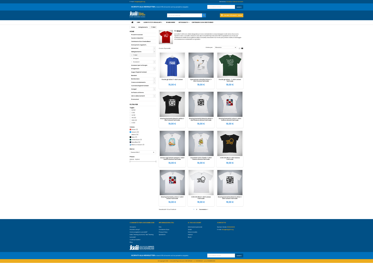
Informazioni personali (195, 227)
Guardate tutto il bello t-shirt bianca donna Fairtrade (201, 158)
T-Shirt (135, 55)
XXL (134, 118)
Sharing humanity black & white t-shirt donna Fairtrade (172, 119)
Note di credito (192, 232)
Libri (138, 22)
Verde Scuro (137, 140)
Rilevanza (226, 47)
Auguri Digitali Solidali (139, 72)
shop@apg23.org (139, 1)
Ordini (190, 229)
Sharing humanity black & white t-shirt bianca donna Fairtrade (201, 119)
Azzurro (135, 132)
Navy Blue (136, 142)
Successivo (204, 209)
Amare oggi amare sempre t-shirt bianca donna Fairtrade (172, 158)
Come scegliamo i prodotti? (138, 232)
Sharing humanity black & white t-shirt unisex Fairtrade (230, 197)
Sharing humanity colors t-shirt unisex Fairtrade (172, 197)
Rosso (135, 129)
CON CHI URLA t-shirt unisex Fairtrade (201, 197)
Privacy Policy (163, 232)
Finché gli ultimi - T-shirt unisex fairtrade (230, 80)
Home (132, 31)
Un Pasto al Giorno (137, 92)
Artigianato (183, 22)
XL (133, 115)
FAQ (160, 227)
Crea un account (238, 1)
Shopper (136, 58)
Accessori (136, 62)
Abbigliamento (136, 52)
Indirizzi (190, 234)
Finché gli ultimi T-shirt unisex (172, 79)
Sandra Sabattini (137, 38)
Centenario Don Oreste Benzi (202, 22)
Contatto (221, 222)
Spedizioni (162, 234)
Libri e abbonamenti (138, 96)
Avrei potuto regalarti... (153, 22)
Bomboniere (170, 22)
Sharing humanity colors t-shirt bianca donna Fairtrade (230, 119)
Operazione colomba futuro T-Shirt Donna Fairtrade (201, 80)
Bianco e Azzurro (138, 145)
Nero (134, 137)
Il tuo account (194, 222)
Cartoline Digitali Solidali (140, 86)
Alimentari (134, 48)
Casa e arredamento (138, 82)
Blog (131, 242)
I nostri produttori (135, 240)
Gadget (134, 89)
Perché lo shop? (135, 229)
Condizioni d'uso (164, 229)
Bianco (135, 134)
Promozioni (135, 99)
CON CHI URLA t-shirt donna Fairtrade (230, 158)
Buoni (189, 237)
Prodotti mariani (137, 35)
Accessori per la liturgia (139, 65)
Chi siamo (133, 227)
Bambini (134, 75)
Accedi (228, 1)
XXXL (134, 120)
